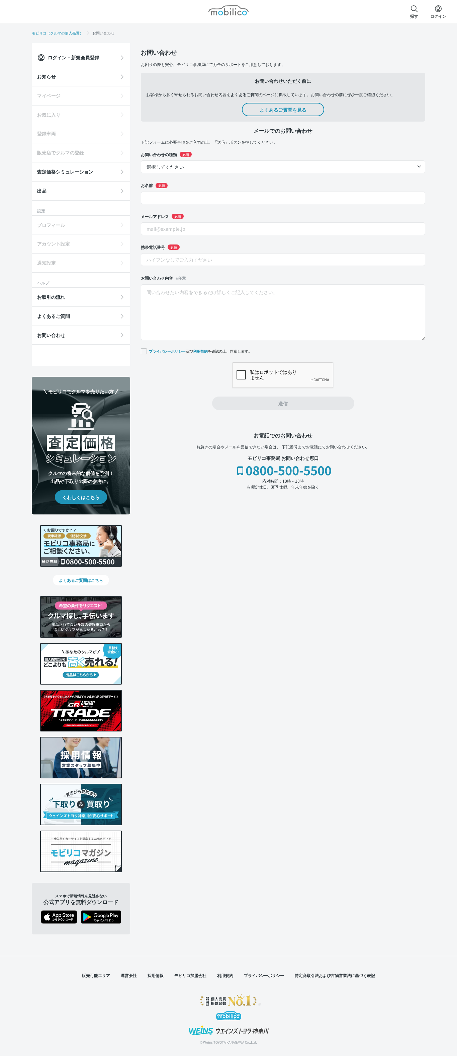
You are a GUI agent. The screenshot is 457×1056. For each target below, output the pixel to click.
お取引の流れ (51, 296)
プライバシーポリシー (167, 351)
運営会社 (129, 975)
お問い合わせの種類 (165, 154)
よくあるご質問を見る (283, 109)
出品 (42, 190)
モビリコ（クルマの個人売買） (57, 33)
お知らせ (46, 76)
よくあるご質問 (53, 315)
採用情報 (156, 975)
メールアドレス (161, 216)
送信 (283, 403)
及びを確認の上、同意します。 (200, 351)
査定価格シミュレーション (65, 171)
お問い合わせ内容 (163, 278)
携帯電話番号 (159, 247)
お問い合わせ (51, 335)
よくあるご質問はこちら (81, 580)
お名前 (153, 185)
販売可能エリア (96, 975)
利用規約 (200, 351)
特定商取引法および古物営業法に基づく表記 (335, 975)
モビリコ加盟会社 (190, 975)
